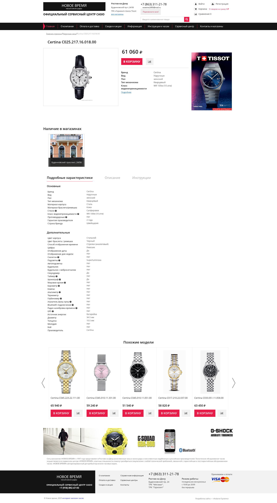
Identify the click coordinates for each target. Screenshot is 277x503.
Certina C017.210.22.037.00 (173, 397)
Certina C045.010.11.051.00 (137, 397)
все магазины (117, 14)
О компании (67, 26)
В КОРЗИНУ (131, 61)
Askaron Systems (221, 498)
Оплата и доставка (89, 26)
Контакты (124, 484)
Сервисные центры (129, 480)
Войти (201, 3)
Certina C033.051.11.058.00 (208, 397)
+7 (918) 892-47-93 (69, 487)
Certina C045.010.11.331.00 (101, 397)
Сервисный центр (184, 26)
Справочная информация (132, 475)
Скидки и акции (113, 26)
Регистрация (221, 3)
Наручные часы (69, 34)
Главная (50, 26)
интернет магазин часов (73, 498)
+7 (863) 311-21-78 (154, 4)
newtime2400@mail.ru (152, 7)
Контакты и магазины (211, 26)
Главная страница (54, 34)
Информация (135, 26)
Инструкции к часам (158, 26)
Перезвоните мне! (151, 12)
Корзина (212, 9)
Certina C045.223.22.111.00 (65, 397)
